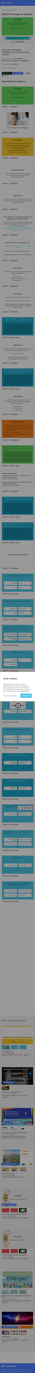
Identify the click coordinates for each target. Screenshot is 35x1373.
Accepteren (26, 695)
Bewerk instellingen (10, 695)
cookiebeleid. (24, 691)
